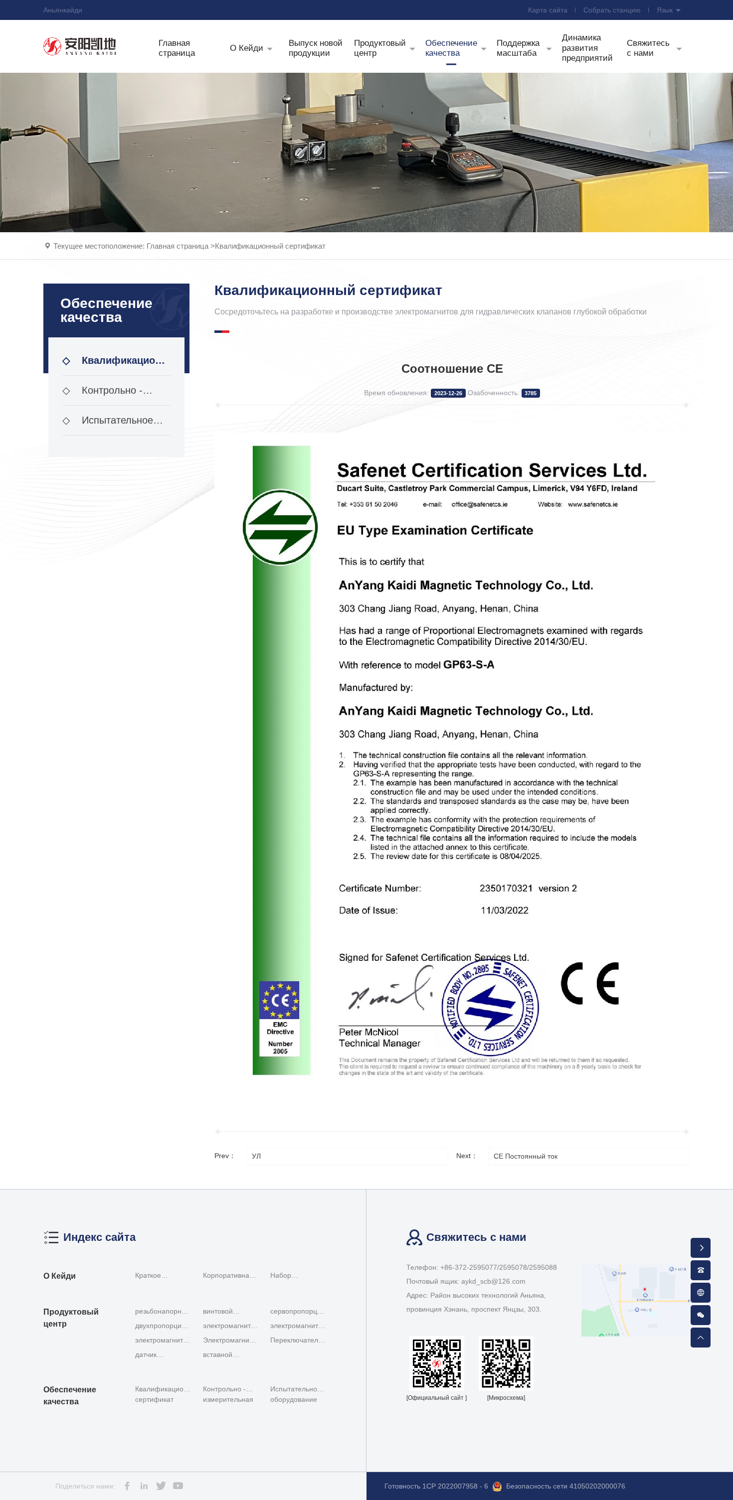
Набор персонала (288, 1276)
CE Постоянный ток (525, 1156)
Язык (666, 10)
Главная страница (177, 246)
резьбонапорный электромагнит (162, 1312)
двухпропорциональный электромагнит (166, 1326)
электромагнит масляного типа (296, 1326)
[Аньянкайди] (79, 46)
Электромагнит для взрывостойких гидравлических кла (228, 1341)
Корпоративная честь (228, 1276)
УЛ (256, 1156)
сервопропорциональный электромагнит (301, 1312)
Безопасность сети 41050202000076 (565, 1486)
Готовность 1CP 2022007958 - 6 (436, 1486)
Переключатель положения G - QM (296, 1341)
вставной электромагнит (227, 1355)
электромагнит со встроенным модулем (159, 1341)
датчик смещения (152, 1355)
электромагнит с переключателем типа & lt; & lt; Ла (231, 1326)
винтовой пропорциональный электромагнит (234, 1312)
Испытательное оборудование (107, 425)
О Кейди (59, 1276)
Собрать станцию (612, 10)
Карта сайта (547, 10)
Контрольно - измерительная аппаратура (102, 395)
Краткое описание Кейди (161, 1276)
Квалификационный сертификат (270, 246)
